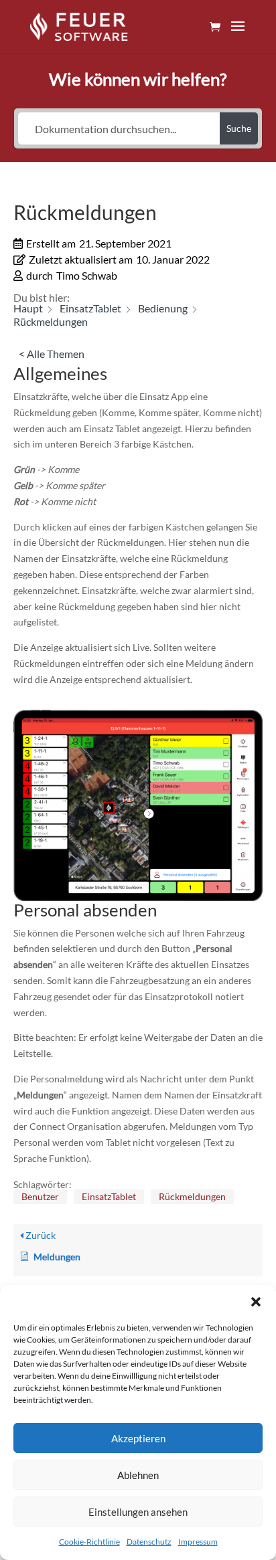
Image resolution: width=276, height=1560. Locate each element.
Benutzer (40, 1196)
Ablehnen (138, 1475)
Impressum (198, 1542)
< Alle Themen (51, 353)
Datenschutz (149, 1542)
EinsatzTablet (109, 1196)
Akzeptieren (138, 1438)
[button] (256, 1301)
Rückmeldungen (192, 1196)
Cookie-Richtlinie (89, 1542)
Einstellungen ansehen (138, 1512)
